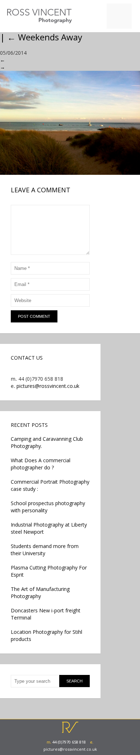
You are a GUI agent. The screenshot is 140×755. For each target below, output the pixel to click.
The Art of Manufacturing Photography (40, 592)
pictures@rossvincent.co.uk (48, 386)
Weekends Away (44, 37)
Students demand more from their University (45, 550)
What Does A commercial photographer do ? (40, 464)
